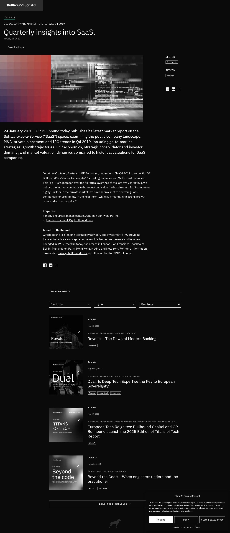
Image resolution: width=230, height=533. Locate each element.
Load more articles (113, 503)
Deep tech (103, 393)
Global (170, 75)
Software (172, 62)
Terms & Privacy (193, 527)
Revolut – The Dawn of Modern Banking (122, 338)
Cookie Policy (179, 527)
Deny (186, 519)
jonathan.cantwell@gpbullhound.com (69, 220)
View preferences (212, 519)
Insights (92, 457)
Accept (161, 519)
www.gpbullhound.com (72, 253)
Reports (9, 17)
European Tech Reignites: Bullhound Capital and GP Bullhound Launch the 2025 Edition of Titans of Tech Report (133, 431)
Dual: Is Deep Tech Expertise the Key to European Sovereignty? (131, 384)
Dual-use (115, 393)
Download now (16, 47)
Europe (92, 393)
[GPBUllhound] (21, 5)
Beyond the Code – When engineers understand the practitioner (133, 479)
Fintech (92, 345)
